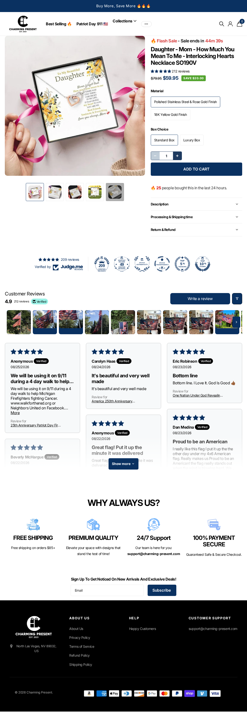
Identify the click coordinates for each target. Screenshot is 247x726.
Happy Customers (142, 629)
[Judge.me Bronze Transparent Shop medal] (162, 264)
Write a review (200, 298)
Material (157, 91)
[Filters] (237, 298)
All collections (124, 21)
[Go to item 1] (19, 322)
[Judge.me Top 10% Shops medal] (202, 264)
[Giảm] (155, 156)
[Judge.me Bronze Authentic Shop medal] (142, 264)
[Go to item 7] (175, 322)
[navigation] (35, 192)
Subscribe (162, 590)
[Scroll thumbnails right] (236, 322)
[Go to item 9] (227, 322)
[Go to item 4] (97, 322)
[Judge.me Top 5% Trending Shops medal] (182, 264)
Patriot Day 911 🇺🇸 (92, 23)
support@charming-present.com (213, 629)
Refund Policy (79, 655)
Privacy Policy (79, 637)
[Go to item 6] (149, 322)
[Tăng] (177, 156)
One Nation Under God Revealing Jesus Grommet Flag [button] (197, 395)
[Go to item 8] (201, 322)
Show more (121, 464)
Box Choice (159, 129)
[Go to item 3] (71, 322)
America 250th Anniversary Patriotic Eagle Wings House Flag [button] (116, 401)
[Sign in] (230, 24)
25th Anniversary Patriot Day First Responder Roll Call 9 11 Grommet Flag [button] (36, 425)
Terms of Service (81, 646)
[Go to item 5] (123, 322)
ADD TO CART (196, 169)
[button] (161, 71)
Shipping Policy (80, 664)
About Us (76, 629)
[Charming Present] (34, 627)
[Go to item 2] (45, 322)
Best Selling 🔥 (59, 23)
